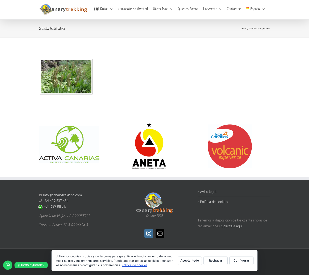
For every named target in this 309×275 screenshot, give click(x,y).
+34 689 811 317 (55, 206)
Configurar (241, 260)
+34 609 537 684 (55, 201)
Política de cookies (214, 202)
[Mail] (160, 233)
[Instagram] (148, 233)
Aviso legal (208, 192)
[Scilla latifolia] (66, 76)
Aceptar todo (189, 260)
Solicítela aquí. (232, 226)
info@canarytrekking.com (62, 195)
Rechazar (215, 260)
